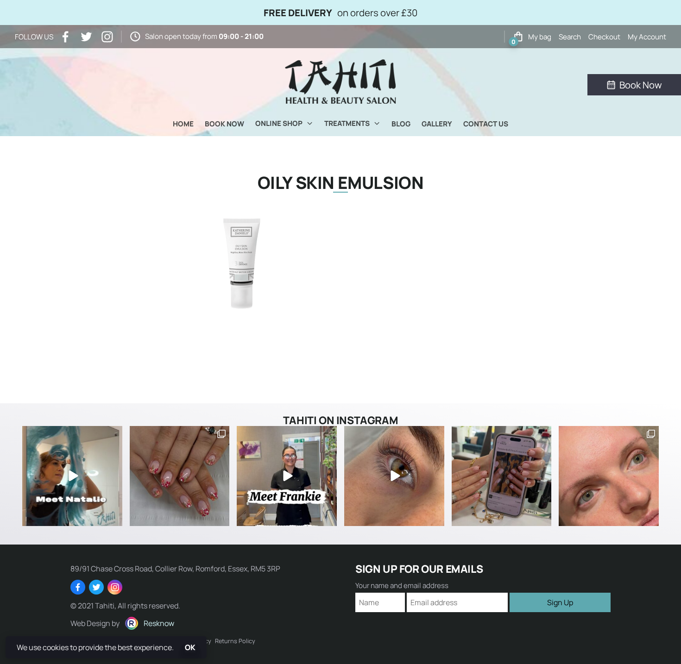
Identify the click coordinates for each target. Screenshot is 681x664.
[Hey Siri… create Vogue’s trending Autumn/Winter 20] (502, 476)
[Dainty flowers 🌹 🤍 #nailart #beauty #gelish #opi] (180, 476)
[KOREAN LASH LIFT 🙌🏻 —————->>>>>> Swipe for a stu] (609, 476)
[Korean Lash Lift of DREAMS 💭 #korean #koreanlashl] (394, 476)
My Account (647, 37)
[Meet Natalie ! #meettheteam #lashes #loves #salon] (72, 476)
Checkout (604, 37)
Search (570, 37)
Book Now (224, 124)
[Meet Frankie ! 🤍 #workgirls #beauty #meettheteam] (287, 476)
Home (183, 124)
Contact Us (485, 124)
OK (190, 647)
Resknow (159, 623)
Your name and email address (401, 585)
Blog (400, 124)
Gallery (437, 124)
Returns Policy (235, 641)
